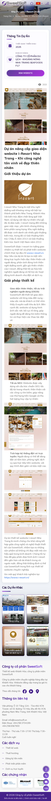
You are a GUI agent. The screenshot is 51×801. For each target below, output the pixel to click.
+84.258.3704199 (21, 723)
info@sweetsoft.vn (17, 720)
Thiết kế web (12, 748)
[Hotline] (46, 775)
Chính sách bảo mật (32, 798)
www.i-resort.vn (35, 252)
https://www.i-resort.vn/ (16, 577)
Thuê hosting (12, 753)
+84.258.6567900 (11, 726)
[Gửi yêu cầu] (46, 782)
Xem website (25, 73)
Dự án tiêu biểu (21, 16)
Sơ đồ (44, 798)
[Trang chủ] (32, 3)
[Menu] (46, 769)
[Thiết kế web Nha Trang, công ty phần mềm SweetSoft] (14, 3)
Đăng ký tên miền (14, 758)
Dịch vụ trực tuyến (14, 769)
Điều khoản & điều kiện (13, 798)
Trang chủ (7, 16)
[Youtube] (31, 691)
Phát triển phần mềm (16, 763)
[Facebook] (25, 691)
